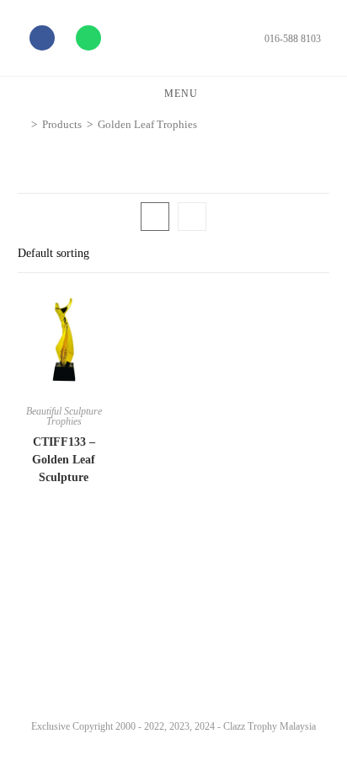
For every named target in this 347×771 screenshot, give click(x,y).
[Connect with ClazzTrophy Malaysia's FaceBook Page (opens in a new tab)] (32, 718)
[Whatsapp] (88, 38)
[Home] (22, 124)
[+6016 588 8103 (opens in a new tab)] (311, 714)
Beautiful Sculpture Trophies (64, 416)
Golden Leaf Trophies (147, 124)
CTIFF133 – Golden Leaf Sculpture (63, 460)
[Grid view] (155, 216)
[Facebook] (42, 38)
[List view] (192, 216)
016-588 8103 (292, 39)
